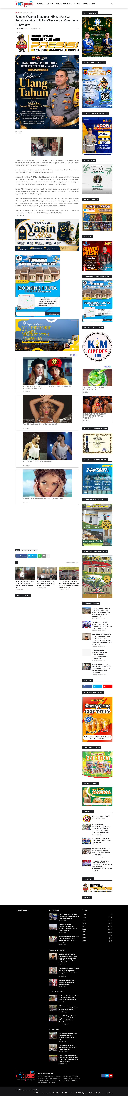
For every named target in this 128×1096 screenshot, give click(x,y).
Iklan (43, 1093)
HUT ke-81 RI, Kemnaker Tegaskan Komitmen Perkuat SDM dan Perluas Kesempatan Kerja (102, 625)
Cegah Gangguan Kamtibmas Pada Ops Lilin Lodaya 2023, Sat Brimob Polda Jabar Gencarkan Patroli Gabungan (69, 584)
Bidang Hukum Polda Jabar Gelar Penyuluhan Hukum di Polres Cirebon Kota (46, 583)
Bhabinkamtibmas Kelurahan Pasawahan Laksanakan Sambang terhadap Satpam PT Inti (25, 584)
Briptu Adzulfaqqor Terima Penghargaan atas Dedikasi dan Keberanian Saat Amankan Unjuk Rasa (68, 1019)
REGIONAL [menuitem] (50, 4)
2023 (97, 923)
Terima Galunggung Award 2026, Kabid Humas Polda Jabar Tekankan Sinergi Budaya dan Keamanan (101, 668)
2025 (97, 917)
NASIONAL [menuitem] (40, 4)
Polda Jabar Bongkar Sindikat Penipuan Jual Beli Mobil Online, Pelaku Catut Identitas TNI (69, 916)
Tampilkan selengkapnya (72, 562)
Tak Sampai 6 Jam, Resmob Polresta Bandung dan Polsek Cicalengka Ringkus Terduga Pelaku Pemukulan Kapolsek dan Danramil (102, 639)
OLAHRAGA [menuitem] (66, 4)
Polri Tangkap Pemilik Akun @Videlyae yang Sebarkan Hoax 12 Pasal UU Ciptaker (101, 852)
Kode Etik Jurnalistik (68, 1093)
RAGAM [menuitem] (76, 4)
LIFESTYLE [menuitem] (85, 4)
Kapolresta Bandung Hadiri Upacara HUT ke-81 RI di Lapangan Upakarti (67, 982)
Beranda (18, 12)
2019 (97, 935)
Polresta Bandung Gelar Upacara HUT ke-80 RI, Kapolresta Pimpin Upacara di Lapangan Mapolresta (69, 971)
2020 (97, 932)
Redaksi (36, 1093)
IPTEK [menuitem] (58, 4)
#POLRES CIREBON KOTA (29, 550)
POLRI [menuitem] (93, 4)
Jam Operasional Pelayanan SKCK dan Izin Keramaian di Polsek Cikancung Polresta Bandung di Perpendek (101, 828)
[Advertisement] (47, 527)
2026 (97, 914)
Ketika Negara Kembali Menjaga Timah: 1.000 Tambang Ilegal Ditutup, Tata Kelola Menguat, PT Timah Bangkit (101, 612)
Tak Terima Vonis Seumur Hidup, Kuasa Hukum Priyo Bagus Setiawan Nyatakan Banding (69, 997)
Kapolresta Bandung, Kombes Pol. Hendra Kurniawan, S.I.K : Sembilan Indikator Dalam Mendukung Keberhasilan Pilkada (102, 866)
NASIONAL (109, 1093)
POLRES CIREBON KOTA (27, 12)
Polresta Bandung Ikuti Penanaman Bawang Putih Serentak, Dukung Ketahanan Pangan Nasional (68, 927)
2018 (97, 938)
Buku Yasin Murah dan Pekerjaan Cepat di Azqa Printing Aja (101, 841)
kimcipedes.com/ (25, 1090)
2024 (97, 920)
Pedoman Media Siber (53, 1093)
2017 (97, 941)
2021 (97, 929)
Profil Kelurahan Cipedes (96, 1093)
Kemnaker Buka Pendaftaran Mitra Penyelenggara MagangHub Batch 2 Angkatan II (100, 654)
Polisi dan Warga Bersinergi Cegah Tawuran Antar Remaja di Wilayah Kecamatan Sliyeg (68, 1007)
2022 (97, 926)
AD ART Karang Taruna (101, 816)
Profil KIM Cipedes (81, 1093)
